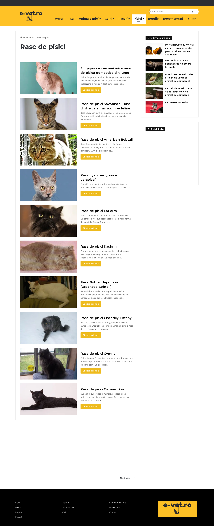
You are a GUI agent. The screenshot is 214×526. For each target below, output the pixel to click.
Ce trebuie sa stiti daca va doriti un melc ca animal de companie (178, 91)
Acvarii (60, 18)
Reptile (153, 18)
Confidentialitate (117, 502)
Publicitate (114, 507)
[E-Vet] (31, 19)
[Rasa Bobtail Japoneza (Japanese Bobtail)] (48, 292)
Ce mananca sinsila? (177, 102)
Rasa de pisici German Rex (102, 389)
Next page (125, 478)
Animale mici (89, 18)
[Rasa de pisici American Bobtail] (48, 149)
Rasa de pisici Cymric (98, 353)
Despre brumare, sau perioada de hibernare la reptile (178, 63)
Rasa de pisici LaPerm (99, 211)
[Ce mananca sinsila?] (154, 107)
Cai (72, 18)
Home (25, 37)
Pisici (138, 18)
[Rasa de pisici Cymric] (48, 364)
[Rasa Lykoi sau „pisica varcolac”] (48, 185)
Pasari (123, 18)
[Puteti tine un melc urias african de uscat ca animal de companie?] (154, 79)
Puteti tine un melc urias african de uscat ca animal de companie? (179, 77)
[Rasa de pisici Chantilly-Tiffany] (48, 328)
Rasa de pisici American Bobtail (107, 139)
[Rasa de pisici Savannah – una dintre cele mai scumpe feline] (48, 114)
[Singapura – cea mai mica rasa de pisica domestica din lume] (48, 78)
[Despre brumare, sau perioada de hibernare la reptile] (154, 65)
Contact (113, 512)
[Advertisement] (76, 445)
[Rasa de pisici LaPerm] (48, 221)
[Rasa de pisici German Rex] (48, 399)
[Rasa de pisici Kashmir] (48, 256)
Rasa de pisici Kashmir (99, 246)
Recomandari (173, 18)
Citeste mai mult (91, 90)
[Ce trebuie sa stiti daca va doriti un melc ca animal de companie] (154, 93)
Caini (108, 18)
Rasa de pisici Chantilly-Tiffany (106, 318)
